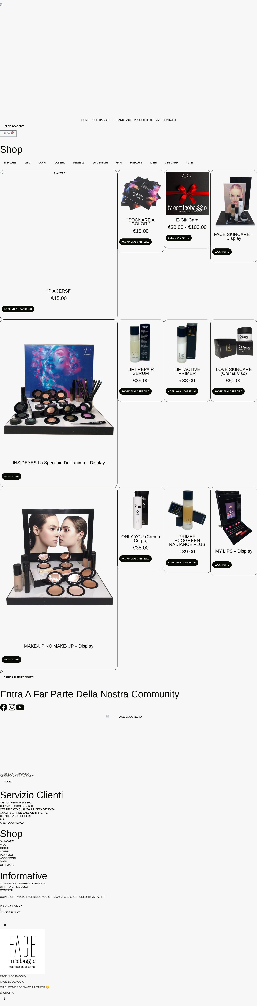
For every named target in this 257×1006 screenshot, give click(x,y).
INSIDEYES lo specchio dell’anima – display (59, 462)
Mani (119, 162)
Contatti (169, 119)
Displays (136, 162)
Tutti (189, 162)
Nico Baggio (101, 119)
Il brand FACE (122, 119)
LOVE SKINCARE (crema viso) (234, 371)
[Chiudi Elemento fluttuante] (5, 925)
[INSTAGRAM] (12, 707)
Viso (27, 162)
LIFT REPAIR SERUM (140, 371)
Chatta (8, 992)
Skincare (10, 162)
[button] (18, 677)
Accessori (100, 162)
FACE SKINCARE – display (233, 236)
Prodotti (141, 119)
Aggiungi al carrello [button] (18, 309)
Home (85, 119)
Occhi (42, 162)
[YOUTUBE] (20, 707)
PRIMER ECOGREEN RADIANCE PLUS (187, 540)
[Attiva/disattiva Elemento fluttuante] (5, 999)
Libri (153, 162)
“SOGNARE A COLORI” (141, 221)
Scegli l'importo (178, 238)
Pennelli (79, 162)
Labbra (59, 162)
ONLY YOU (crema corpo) (140, 538)
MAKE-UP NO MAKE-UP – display (58, 646)
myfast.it (98, 896)
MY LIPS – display (233, 551)
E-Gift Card (187, 219)
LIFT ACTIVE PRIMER (187, 371)
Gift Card (171, 162)
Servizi (155, 119)
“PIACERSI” (59, 291)
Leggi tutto (221, 252)
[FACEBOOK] (3, 707)
